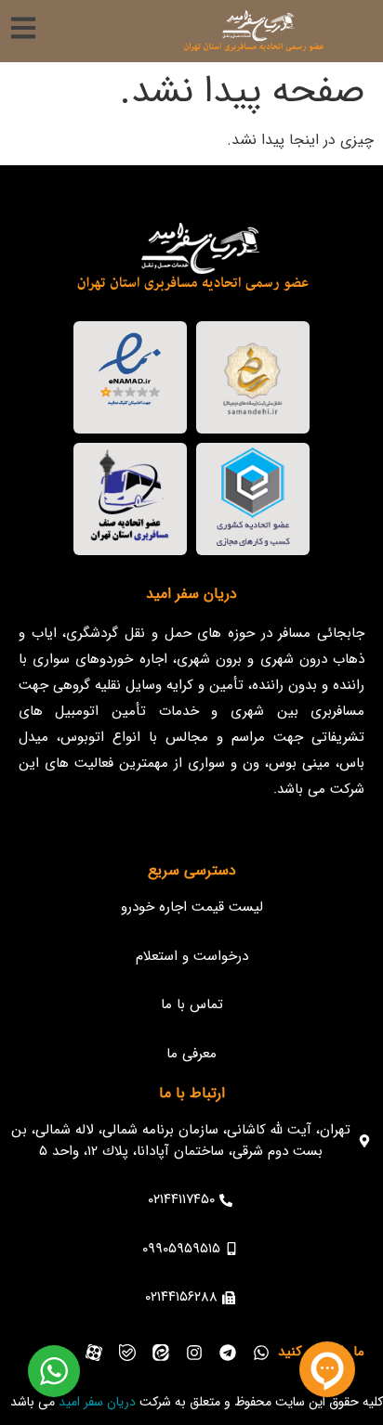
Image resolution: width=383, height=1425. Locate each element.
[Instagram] (194, 1352)
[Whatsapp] (261, 1352)
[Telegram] (227, 1352)
